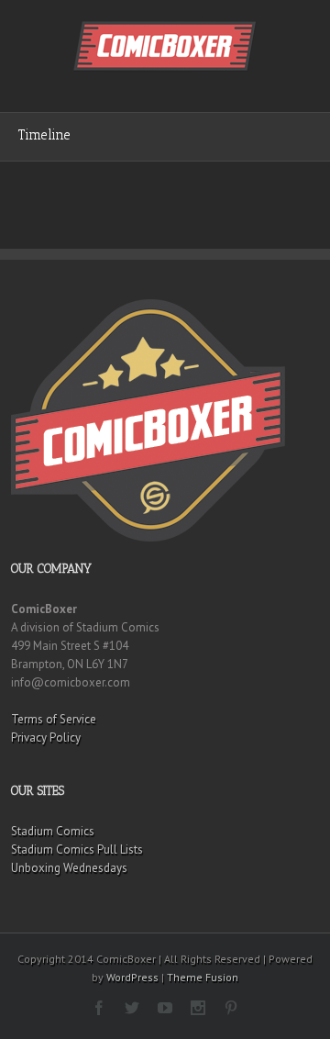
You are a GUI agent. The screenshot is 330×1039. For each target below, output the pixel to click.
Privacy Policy (46, 737)
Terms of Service (53, 719)
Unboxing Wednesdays (69, 868)
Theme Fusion (202, 977)
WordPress (132, 977)
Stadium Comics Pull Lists (77, 849)
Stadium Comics (52, 831)
